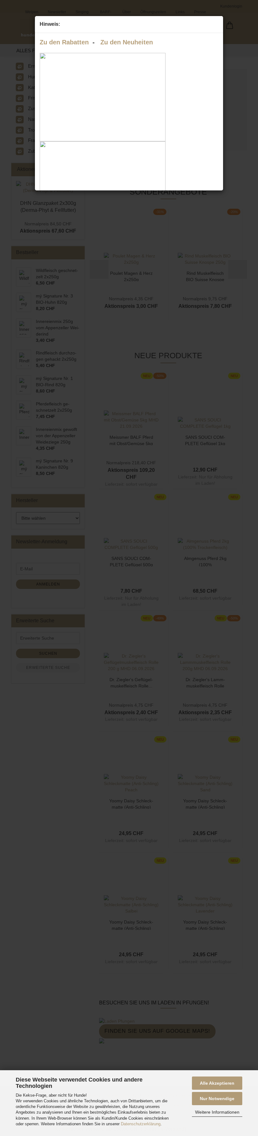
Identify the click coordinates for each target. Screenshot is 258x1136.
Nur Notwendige (217, 1098)
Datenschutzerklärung (140, 1124)
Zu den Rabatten (64, 42)
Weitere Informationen (217, 1112)
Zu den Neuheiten (126, 42)
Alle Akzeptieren (217, 1083)
